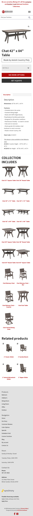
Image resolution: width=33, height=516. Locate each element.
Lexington (28, 2)
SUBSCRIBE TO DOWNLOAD (16, 276)
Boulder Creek (11, 4)
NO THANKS (16, 282)
